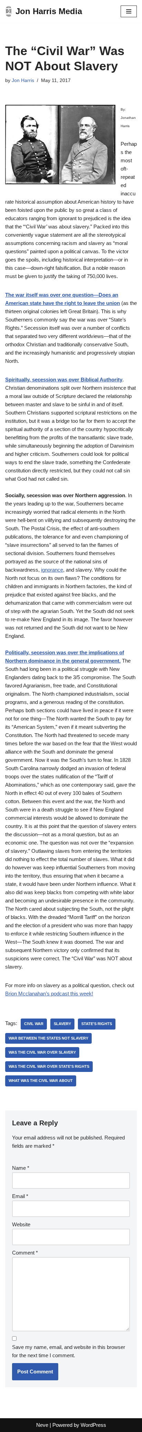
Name (20, 1168)
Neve (42, 1425)
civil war (33, 1024)
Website (21, 1224)
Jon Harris (23, 80)
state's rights (96, 1024)
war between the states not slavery (48, 1038)
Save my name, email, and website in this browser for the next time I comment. (68, 1351)
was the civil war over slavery (42, 1052)
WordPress (93, 1425)
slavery (62, 1024)
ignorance (52, 570)
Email (20, 1196)
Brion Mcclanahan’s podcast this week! (49, 993)
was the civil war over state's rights (49, 1066)
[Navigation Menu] (129, 11)
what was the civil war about (41, 1080)
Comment (25, 1253)
